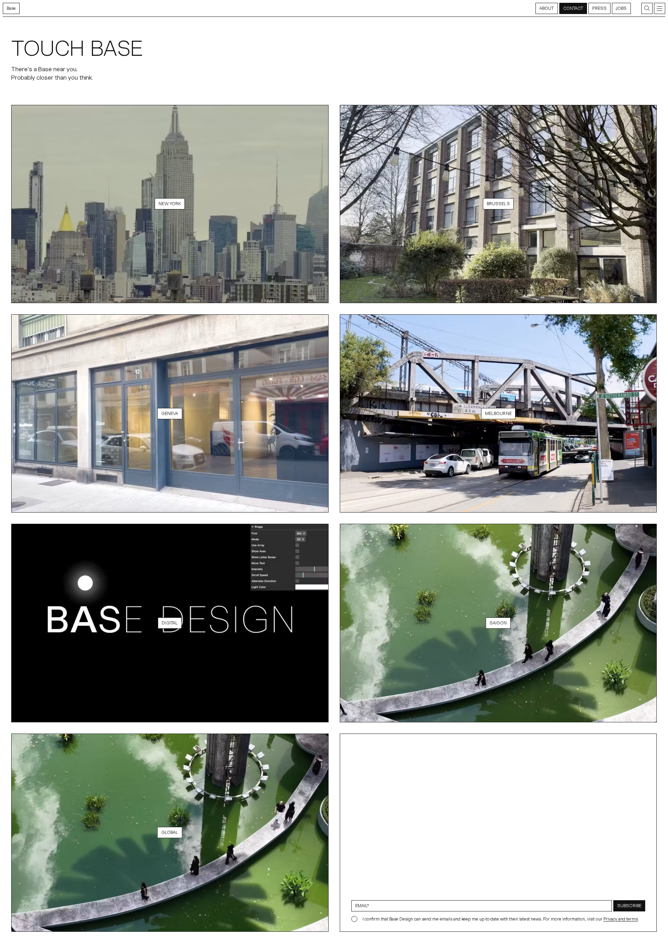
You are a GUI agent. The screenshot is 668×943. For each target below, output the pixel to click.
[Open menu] (659, 8)
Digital (170, 622)
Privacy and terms (620, 919)
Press (599, 8)
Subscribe (629, 905)
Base (11, 8)
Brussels (498, 203)
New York (169, 203)
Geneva (169, 413)
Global (169, 832)
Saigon (498, 622)
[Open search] (647, 8)
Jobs (621, 8)
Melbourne (498, 413)
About (546, 8)
